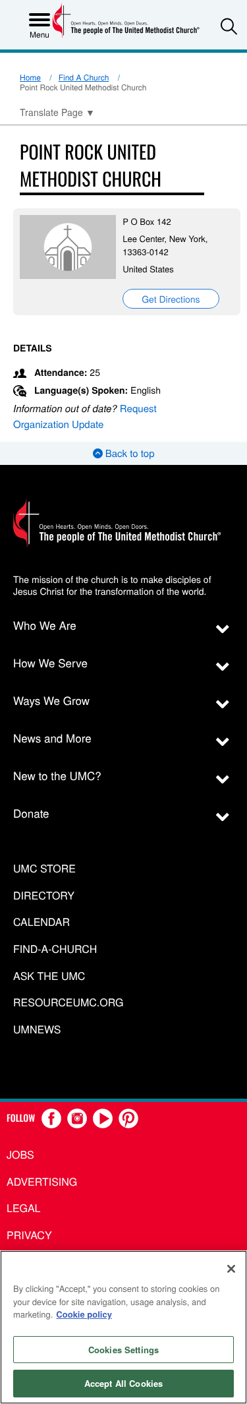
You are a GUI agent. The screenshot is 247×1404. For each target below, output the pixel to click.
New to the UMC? (57, 775)
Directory (43, 896)
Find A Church (84, 77)
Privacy (29, 1234)
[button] (229, 26)
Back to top (129, 453)
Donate (31, 813)
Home (30, 77)
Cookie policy (84, 1314)
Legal (24, 1207)
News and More (52, 737)
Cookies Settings (123, 1349)
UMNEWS (37, 1030)
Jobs (20, 1154)
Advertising (42, 1181)
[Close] (231, 1268)
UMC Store (44, 869)
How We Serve (50, 662)
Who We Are (44, 625)
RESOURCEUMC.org (68, 1003)
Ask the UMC (49, 976)
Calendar (41, 922)
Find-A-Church (55, 949)
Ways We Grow (51, 700)
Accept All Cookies (123, 1383)
